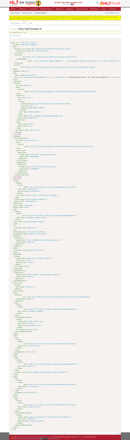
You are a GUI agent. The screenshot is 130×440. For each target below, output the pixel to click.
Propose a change (54, 438)
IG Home (13, 9)
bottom (112, 13)
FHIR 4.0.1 (79, 437)
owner (15, 248)
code (22, 106)
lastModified (18, 234)
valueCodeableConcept (23, 317)
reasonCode (17, 254)
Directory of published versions (94, 18)
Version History (34, 438)
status (17, 75)
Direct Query (33, 9)
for (14, 226)
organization (21, 162)
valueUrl (18, 372)
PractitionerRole (21, 138)
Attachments (59, 9)
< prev (106, 13)
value (17, 44)
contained (16, 81)
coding (22, 101)
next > (117, 13)
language (16, 71)
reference (18, 228)
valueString (20, 51)
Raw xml (11, 35)
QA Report (26, 438)
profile (17, 65)
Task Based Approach (46, 9)
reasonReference (19, 270)
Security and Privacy (82, 9)
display (24, 108)
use (19, 97)
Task (13, 42)
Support (103, 9)
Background (22, 9)
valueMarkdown (21, 59)
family (20, 124)
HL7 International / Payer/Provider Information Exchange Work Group (34, 437)
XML (24, 23)
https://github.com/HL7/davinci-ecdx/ (62, 18)
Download (16, 35)
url (24, 49)
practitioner (21, 150)
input (15, 293)
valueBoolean (19, 352)
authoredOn (17, 232)
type (19, 99)
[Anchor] (42, 29)
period (17, 285)
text (14, 73)
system (23, 103)
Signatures (70, 9)
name (18, 122)
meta (14, 47)
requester (16, 236)
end (17, 287)
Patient (17, 83)
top (65, 433)
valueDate (18, 392)
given (20, 126)
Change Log (112, 9)
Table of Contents (19, 438)
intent (15, 207)
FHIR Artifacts (94, 9)
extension (18, 49)
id (14, 44)
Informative (24, 32)
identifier (20, 95)
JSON (30, 23)
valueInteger (21, 299)
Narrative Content (15, 23)
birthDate (20, 130)
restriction (17, 283)
